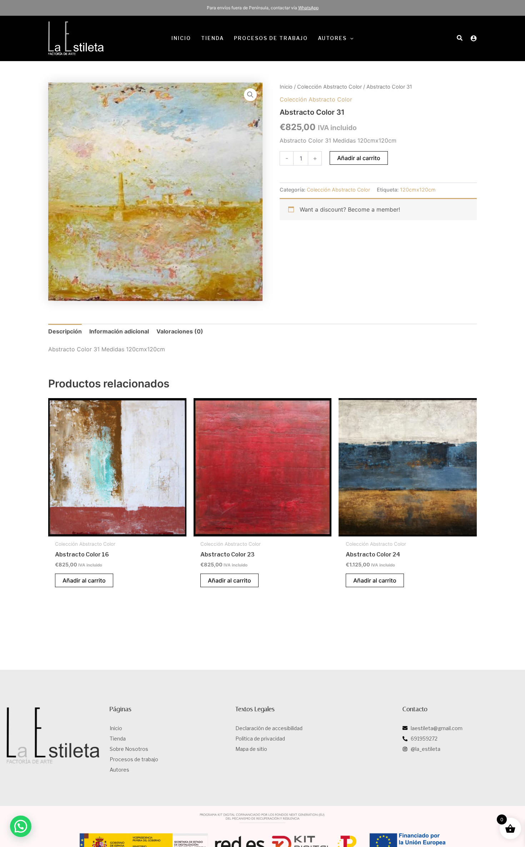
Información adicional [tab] (119, 331)
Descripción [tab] (65, 331)
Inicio (286, 87)
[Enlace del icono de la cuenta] (473, 38)
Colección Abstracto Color (329, 87)
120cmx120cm (418, 190)
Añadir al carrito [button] (84, 580)
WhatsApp (308, 7)
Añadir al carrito (358, 158)
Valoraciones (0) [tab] (179, 331)
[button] (350, 38)
